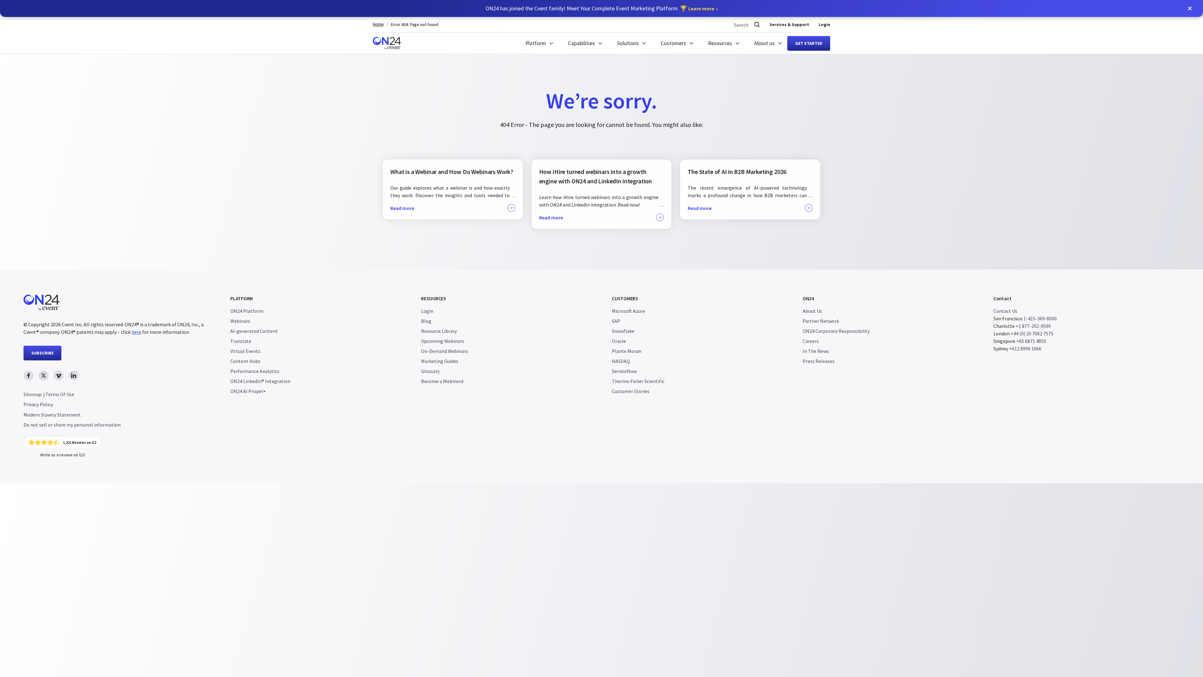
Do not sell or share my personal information (72, 425)
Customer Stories (630, 391)
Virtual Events (245, 351)
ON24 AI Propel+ (248, 391)
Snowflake (623, 331)
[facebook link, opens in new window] (28, 375)
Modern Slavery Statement (52, 415)
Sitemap (32, 394)
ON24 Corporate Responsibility (836, 331)
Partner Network (821, 321)
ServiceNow (624, 371)
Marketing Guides (439, 361)
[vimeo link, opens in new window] (59, 375)
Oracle (619, 341)
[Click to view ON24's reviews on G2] (62, 442)
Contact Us (1005, 311)
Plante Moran (626, 351)
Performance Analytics (254, 371)
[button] (1190, 8)
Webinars (240, 321)
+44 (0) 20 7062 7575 (1032, 333)
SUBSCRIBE (42, 353)
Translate (240, 341)
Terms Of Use (59, 394)
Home (378, 24)
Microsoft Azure (628, 311)
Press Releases (819, 361)
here (136, 332)
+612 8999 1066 (1025, 348)
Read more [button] (402, 208)
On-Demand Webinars (444, 351)
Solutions (628, 43)
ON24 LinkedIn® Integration (260, 381)
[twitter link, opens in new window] (44, 375)
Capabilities (581, 43)
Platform (535, 43)
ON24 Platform (246, 311)
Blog (426, 321)
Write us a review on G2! (62, 455)
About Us (812, 311)
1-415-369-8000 (1040, 318)
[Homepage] (387, 43)
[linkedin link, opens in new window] (74, 375)
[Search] (757, 24)
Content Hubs (245, 361)
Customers (673, 43)
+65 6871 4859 (1031, 341)
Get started (808, 43)
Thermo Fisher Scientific (638, 381)
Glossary (430, 371)
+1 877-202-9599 (1033, 326)
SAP (616, 321)
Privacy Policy (38, 404)
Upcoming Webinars (442, 341)
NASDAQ (621, 361)
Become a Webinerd (442, 381)
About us (764, 43)
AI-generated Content (254, 331)
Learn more (701, 8)
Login (824, 24)
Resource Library (439, 331)
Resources (720, 43)
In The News (816, 351)
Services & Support (789, 24)
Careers (811, 341)
